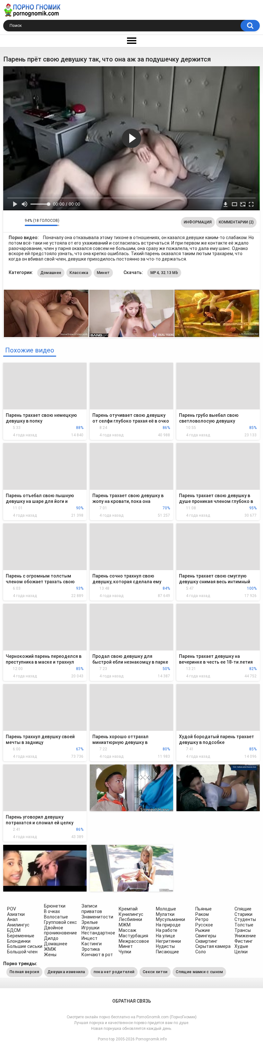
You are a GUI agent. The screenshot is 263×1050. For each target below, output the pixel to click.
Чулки (125, 951)
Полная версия (24, 972)
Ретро (201, 919)
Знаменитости (97, 916)
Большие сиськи (24, 946)
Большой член (22, 951)
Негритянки (168, 941)
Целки (241, 951)
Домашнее (50, 273)
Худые (241, 946)
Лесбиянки (130, 919)
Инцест (89, 938)
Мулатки (165, 914)
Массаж (127, 930)
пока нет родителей (114, 972)
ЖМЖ (50, 949)
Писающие (167, 951)
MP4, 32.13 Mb (164, 273)
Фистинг (243, 941)
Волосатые (56, 916)
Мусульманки (170, 919)
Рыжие (202, 930)
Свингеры (205, 935)
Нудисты (165, 946)
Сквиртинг (206, 941)
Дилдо (51, 938)
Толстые (243, 924)
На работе (166, 930)
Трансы (242, 930)
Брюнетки (54, 906)
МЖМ (125, 924)
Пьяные (203, 908)
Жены (50, 954)
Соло (200, 951)
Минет (103, 273)
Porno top (106, 1039)
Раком (202, 914)
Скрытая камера (213, 946)
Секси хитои (155, 972)
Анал (12, 919)
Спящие (242, 908)
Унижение (245, 935)
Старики (243, 914)
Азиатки (16, 914)
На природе (168, 924)
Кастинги (91, 943)
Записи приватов (91, 908)
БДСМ (14, 930)
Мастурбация (133, 935)
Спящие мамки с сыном (199, 972)
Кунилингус (131, 914)
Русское (204, 924)
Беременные (20, 935)
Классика (79, 273)
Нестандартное (98, 932)
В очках (52, 911)
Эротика (90, 949)
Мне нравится (9, 222)
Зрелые (89, 922)
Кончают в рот (97, 954)
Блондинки (18, 941)
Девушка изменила (66, 972)
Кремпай (128, 908)
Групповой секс (60, 922)
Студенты (245, 919)
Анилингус (18, 924)
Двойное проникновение (60, 930)
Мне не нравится (18, 222)
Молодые (166, 908)
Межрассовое (134, 941)
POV (11, 908)
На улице (165, 935)
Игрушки (90, 927)
